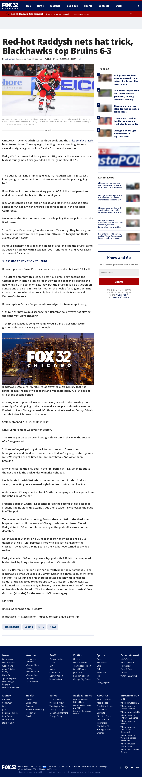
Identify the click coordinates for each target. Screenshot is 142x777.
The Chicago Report (82, 665)
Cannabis (30, 706)
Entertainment (130, 655)
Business (6, 699)
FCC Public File (103, 726)
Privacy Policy (122, 294)
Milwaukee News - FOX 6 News (81, 700)
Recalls (29, 716)
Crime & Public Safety (8, 670)
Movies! (124, 672)
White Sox (101, 672)
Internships (102, 723)
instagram (126, 767)
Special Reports (9, 678)
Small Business (9, 719)
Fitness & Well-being (35, 709)
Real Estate (7, 716)
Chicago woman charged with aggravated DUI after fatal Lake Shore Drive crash (110, 185)
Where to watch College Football (128, 707)
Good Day (6, 675)
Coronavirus (31, 702)
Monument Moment (59, 712)
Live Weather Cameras (32, 660)
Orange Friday (56, 716)
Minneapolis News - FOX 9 (82, 712)
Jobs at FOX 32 (103, 719)
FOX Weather (32, 681)
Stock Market (8, 723)
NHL (41, 626)
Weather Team (32, 671)
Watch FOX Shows (129, 675)
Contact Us (102, 709)
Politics (77, 655)
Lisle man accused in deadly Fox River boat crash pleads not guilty (126, 121)
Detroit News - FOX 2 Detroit (82, 706)
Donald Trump (79, 669)
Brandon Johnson (81, 675)
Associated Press (24, 59)
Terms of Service (121, 297)
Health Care (31, 712)
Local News (7, 659)
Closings (29, 668)
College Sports (103, 682)
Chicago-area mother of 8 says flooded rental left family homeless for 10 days (110, 210)
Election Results (80, 662)
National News (9, 662)
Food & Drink (127, 669)
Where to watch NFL (130, 702)
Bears (99, 659)
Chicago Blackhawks (81, 140)
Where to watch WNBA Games (128, 745)
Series (53, 695)
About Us (102, 695)
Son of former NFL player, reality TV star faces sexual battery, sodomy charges (110, 236)
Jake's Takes (126, 659)
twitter (132, 767)
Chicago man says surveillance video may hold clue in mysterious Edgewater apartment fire (110, 223)
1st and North (56, 699)
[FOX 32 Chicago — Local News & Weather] (11, 6)
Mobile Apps (102, 702)
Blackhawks (37, 59)
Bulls (99, 665)
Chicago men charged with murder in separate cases (125, 133)
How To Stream (104, 699)
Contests (101, 712)
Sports (29, 626)
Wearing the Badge (58, 706)
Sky (98, 679)
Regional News (82, 695)
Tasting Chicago (57, 709)
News (52, 626)
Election (76, 659)
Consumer (7, 702)
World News (7, 665)
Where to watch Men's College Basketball (128, 729)
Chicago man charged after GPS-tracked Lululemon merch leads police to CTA (110, 197)
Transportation (56, 659)
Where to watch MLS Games (130, 750)
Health (30, 695)
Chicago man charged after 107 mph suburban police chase (126, 109)
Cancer (29, 699)
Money (6, 695)
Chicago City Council (82, 679)
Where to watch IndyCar (128, 722)
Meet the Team (104, 716)
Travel (52, 662)
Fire (98, 675)
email (137, 767)
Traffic (54, 655)
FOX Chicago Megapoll (8, 682)
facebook (121, 767)
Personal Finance (10, 712)
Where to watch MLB (130, 712)
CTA (51, 665)
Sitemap (100, 733)
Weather (31, 655)
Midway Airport (56, 675)
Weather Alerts (32, 665)
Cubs (99, 669)
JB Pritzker (78, 672)
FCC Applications (104, 729)
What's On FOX (127, 662)
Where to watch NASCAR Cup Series (129, 716)
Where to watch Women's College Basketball (128, 738)
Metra (52, 669)
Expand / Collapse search (138, 6)
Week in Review (57, 702)
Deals (4, 706)
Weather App (32, 675)
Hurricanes (31, 678)
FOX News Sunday (10, 687)
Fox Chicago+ (127, 665)
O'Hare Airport (56, 672)
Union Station (56, 679)
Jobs (4, 709)
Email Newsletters (105, 706)
